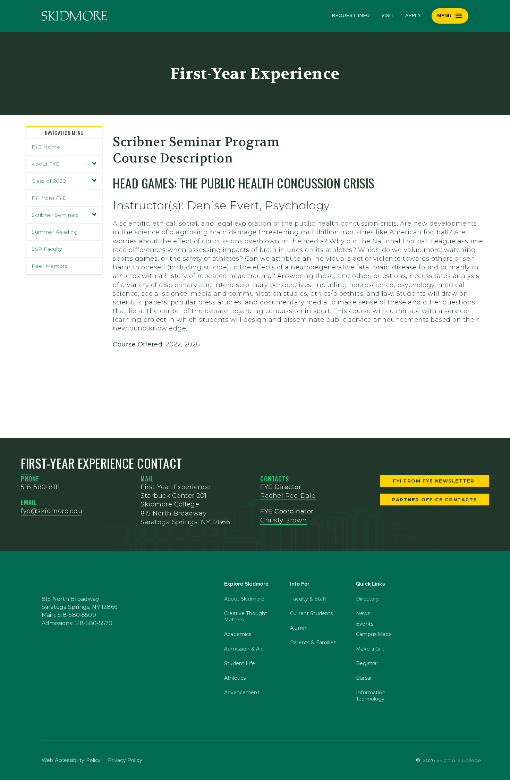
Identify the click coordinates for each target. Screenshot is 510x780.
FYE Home (46, 147)
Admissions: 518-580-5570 (77, 623)
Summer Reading (54, 232)
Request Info (351, 15)
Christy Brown (283, 520)
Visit (387, 15)
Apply (413, 15)
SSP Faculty (47, 249)
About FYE (46, 164)
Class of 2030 (49, 181)
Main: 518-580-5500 (69, 615)
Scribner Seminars (55, 215)
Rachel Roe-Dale (288, 496)
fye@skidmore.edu (51, 511)
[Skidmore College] (74, 16)
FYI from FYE (49, 198)
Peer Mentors (49, 266)
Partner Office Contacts (434, 499)
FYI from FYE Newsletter (434, 481)
